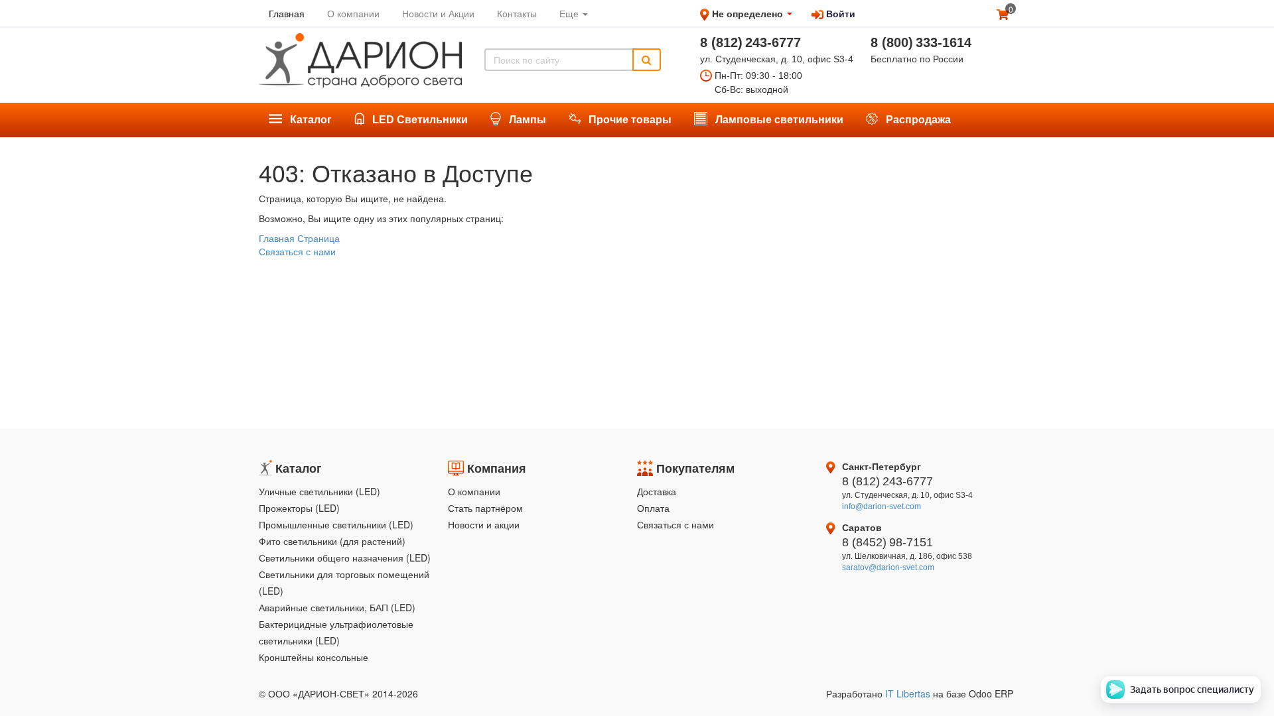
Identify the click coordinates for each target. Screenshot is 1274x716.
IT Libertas (909, 693)
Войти (839, 13)
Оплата (653, 507)
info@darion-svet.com (881, 506)
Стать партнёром (485, 507)
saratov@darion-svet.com (888, 567)
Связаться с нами (297, 251)
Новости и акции (484, 524)
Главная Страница (299, 238)
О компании (474, 491)
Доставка (656, 491)
